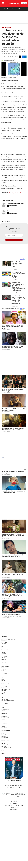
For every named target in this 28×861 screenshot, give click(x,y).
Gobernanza (4, 712)
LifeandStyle (4, 649)
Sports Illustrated (5, 730)
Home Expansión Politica (8, 639)
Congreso (4, 656)
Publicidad (13, 801)
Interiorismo (4, 704)
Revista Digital (24, 3)
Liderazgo (4, 724)
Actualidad (4, 723)
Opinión (3, 660)
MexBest (3, 743)
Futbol (3, 731)
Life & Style (4, 686)
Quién (3, 665)
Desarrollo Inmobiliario (7, 700)
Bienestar (4, 750)
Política (20, 8)
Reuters (9, 211)
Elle (2, 677)
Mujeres (3, 647)
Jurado (3, 753)
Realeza (3, 667)
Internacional (6, 27)
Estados (3, 659)
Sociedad (4, 662)
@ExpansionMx (13, 205)
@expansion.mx (14, 787)
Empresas (14, 8)
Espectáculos (5, 666)
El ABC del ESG (5, 717)
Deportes (3, 690)
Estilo (2, 687)
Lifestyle (3, 739)
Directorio (13, 809)
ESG (2, 646)
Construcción (5, 699)
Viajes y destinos (6, 747)
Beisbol (3, 733)
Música (3, 693)
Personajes (4, 749)
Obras (3, 645)
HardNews (17, 192)
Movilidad (4, 713)
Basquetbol (4, 736)
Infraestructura (5, 702)
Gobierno (3, 653)
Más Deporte (4, 737)
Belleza (3, 672)
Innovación (4, 716)
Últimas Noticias (7, 8)
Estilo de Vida (5, 751)
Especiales (4, 727)
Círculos (3, 669)
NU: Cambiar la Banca (14, 780)
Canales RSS (14, 807)
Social (3, 710)
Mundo (11, 192)
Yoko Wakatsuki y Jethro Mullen (15, 203)
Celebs (3, 682)
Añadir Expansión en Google (9, 60)
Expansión (4, 636)
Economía (4, 640)
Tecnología (4, 643)
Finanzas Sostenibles (7, 714)
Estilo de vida (5, 683)
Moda (2, 670)
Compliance (13, 803)
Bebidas (3, 746)
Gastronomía (4, 744)
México (3, 655)
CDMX (3, 657)
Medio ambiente (5, 709)
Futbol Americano (6, 734)
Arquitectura (4, 703)
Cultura (3, 674)
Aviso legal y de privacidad (14, 805)
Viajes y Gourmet (6, 673)
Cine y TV (4, 692)
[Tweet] (20, 57)
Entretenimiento (5, 689)
